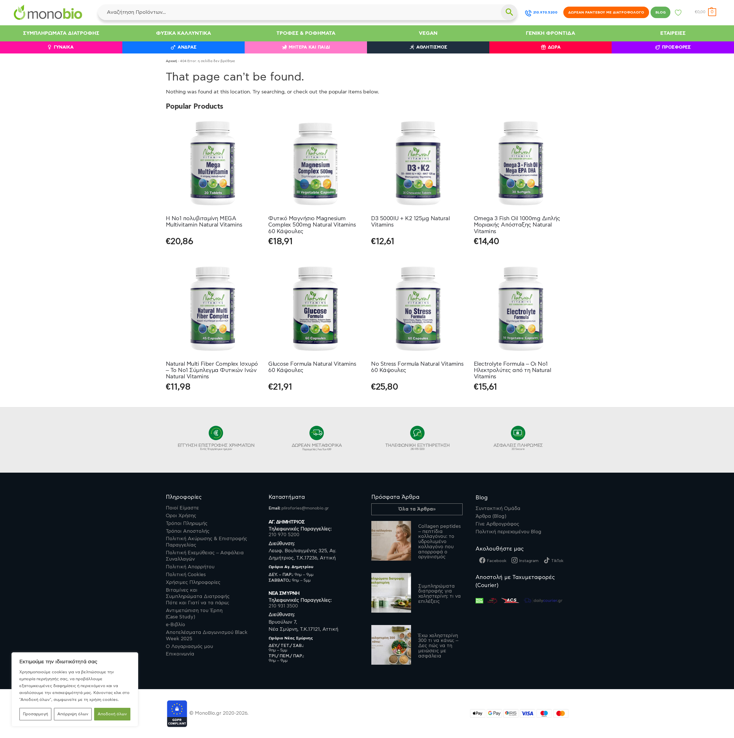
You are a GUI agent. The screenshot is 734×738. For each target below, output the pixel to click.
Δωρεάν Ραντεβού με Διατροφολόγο (606, 12)
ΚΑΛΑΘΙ (213, 256)
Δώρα (554, 47)
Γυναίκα (64, 47)
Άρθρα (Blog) (491, 516)
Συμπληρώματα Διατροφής (61, 33)
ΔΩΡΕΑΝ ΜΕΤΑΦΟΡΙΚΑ (317, 447)
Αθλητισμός (431, 47)
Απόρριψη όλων (72, 714)
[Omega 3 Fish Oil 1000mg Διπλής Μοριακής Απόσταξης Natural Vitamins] (521, 163)
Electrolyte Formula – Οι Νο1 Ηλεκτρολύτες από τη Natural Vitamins (512, 370)
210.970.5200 (545, 12)
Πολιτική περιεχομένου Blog (508, 532)
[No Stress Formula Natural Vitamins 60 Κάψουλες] (418, 309)
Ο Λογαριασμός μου (189, 646)
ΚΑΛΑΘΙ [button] (315, 256)
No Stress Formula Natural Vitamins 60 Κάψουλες (417, 367)
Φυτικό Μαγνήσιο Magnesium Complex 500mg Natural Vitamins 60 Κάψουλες (312, 225)
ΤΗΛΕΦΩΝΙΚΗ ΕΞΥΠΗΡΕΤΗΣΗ (417, 447)
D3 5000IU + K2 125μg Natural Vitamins (410, 222)
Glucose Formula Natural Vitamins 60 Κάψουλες (312, 367)
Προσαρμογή (35, 714)
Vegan (428, 33)
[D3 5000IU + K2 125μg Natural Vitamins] (418, 163)
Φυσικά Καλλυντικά (183, 33)
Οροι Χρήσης (181, 515)
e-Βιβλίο (175, 624)
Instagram (529, 561)
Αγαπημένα (678, 14)
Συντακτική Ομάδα (498, 508)
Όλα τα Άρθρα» (417, 509)
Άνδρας (187, 47)
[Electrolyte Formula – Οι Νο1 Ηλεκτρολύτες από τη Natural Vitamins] (521, 309)
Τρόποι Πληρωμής (187, 523)
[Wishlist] (251, 124)
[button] (705, 12)
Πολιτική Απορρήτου (190, 567)
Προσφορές (676, 47)
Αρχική (171, 61)
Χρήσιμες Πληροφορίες (193, 582)
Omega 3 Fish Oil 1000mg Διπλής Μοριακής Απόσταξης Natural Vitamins (517, 225)
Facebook (496, 561)
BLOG (660, 12)
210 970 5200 (284, 534)
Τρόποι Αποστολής (188, 531)
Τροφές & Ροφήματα (305, 33)
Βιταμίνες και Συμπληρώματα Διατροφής (198, 596)
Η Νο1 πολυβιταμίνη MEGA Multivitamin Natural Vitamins (204, 222)
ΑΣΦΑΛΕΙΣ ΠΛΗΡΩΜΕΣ (518, 447)
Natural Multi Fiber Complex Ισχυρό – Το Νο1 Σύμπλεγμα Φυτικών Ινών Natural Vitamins (212, 370)
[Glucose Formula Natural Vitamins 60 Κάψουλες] (315, 309)
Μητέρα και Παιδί (309, 47)
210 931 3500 (283, 606)
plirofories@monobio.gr (305, 508)
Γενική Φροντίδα (550, 33)
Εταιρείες (673, 33)
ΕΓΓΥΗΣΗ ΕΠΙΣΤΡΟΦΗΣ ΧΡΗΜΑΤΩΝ (216, 447)
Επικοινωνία (180, 654)
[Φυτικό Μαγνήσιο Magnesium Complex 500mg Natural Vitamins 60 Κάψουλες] (315, 163)
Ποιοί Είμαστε (182, 508)
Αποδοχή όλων (112, 714)
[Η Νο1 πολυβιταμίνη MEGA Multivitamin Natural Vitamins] (213, 163)
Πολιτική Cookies (186, 574)
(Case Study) (194, 613)
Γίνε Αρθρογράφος (497, 524)
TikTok (557, 561)
